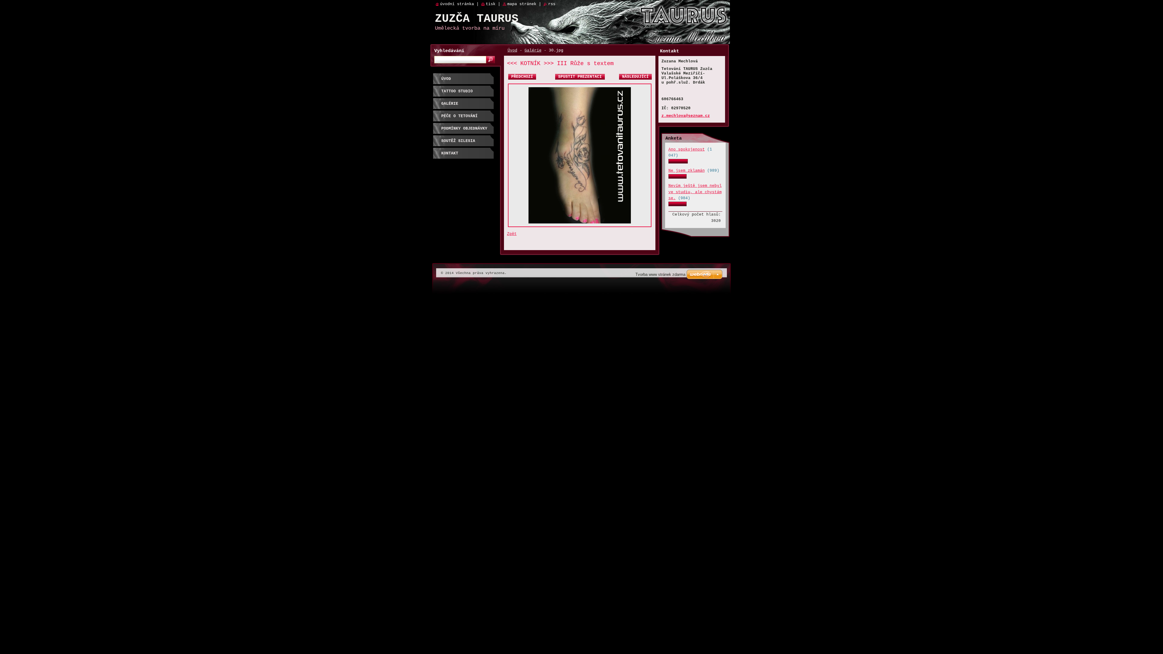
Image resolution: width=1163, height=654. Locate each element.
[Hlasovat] (678, 162)
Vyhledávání (449, 51)
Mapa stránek (521, 4)
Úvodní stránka (457, 4)
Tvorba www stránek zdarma (660, 274)
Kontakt (449, 153)
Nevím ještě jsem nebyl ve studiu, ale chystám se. (695, 191)
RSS (551, 4)
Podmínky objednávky (464, 128)
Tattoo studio (457, 91)
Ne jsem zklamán (686, 170)
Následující (635, 76)
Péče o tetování (459, 116)
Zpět (512, 234)
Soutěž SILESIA (458, 141)
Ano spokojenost (686, 149)
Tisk (490, 4)
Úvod (512, 50)
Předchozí (522, 76)
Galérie (533, 50)
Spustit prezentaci (580, 76)
